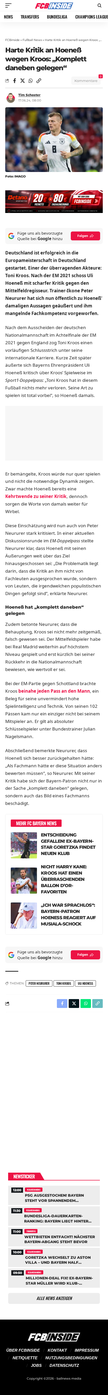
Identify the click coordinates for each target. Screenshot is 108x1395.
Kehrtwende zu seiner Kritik (36, 496)
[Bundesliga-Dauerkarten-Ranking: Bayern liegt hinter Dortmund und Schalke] (54, 1215)
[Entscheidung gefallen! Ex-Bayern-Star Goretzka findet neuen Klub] (24, 845)
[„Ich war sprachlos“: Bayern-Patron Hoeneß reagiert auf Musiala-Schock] (24, 916)
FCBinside (12, 40)
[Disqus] (54, 1084)
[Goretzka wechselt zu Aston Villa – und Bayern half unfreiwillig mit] (54, 1257)
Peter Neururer (39, 983)
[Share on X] (22, 80)
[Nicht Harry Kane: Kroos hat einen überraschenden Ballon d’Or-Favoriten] (24, 881)
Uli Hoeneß (85, 983)
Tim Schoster (29, 95)
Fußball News (32, 40)
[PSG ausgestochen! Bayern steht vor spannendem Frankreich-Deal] (54, 1195)
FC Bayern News (33, 1189)
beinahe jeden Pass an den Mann (54, 691)
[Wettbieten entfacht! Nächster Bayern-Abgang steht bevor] (54, 1236)
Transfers (30, 1231)
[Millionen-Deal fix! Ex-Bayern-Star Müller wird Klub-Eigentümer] (54, 1277)
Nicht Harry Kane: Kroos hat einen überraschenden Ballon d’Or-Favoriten (64, 879)
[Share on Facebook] (14, 80)
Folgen (82, 236)
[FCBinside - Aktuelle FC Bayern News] (54, 5)
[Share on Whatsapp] (30, 80)
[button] (9, 5)
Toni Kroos (63, 983)
